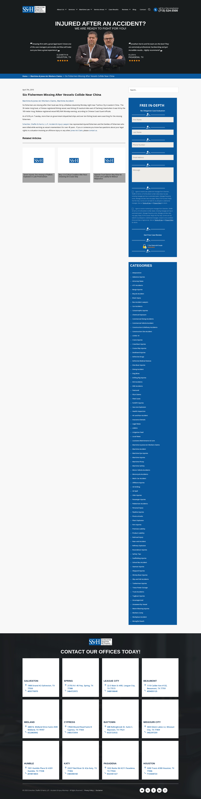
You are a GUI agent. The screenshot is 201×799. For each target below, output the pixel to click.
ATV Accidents (137, 285)
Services (72, 9)
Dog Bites (135, 373)
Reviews (125, 9)
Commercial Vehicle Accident (142, 323)
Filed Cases (136, 399)
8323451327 (112, 774)
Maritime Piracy (138, 462)
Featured (135, 390)
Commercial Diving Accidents (143, 319)
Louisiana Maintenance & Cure (143, 441)
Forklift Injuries (138, 403)
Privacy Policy (157, 203)
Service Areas (99, 9)
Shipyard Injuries (138, 571)
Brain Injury (136, 298)
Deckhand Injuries (138, 352)
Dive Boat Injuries (138, 365)
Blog (134, 9)
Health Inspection (138, 411)
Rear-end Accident (139, 541)
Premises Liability (138, 529)
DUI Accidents (137, 382)
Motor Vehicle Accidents (141, 470)
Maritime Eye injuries (140, 453)
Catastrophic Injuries (140, 310)
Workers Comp (137, 613)
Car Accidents (137, 306)
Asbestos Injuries (138, 277)
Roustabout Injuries (139, 550)
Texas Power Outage (140, 588)
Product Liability (138, 533)
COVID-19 (135, 336)
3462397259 (152, 732)
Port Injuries (136, 525)
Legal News (136, 424)
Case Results (113, 9)
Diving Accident (138, 369)
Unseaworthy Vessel (139, 604)
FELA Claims (136, 394)
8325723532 (112, 732)
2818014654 (32, 774)
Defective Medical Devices (141, 361)
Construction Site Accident (142, 331)
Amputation (136, 273)
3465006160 (72, 774)
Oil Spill (135, 491)
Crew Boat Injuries (139, 344)
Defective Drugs (138, 357)
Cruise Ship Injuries (139, 348)
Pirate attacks (137, 516)
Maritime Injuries (138, 457)
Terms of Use (147, 203)
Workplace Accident (139, 617)
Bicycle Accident (138, 294)
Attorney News (137, 281)
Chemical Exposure (139, 315)
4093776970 (32, 691)
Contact (143, 9)
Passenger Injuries (139, 499)
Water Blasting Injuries (140, 609)
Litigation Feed (137, 432)
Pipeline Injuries (138, 512)
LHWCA (134, 428)
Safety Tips (136, 554)
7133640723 (152, 774)
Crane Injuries (137, 340)
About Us (60, 9)
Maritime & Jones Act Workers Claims (46, 76)
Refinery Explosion (139, 546)
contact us (93, 130)
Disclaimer (99, 790)
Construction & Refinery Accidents (144, 327)
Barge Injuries (137, 290)
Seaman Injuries (138, 567)
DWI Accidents (137, 386)
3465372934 (72, 732)
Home (25, 76)
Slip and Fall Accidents (140, 579)
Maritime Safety (138, 466)
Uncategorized (137, 600)
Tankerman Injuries (139, 583)
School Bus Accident (139, 562)
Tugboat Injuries (138, 596)
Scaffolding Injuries (139, 558)
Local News (136, 436)
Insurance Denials (138, 420)
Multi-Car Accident (139, 478)
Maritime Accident (65, 101)
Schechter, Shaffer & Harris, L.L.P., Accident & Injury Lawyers (46, 124)
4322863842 (32, 732)
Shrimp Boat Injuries (139, 575)
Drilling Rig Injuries (139, 378)
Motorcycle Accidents (140, 474)
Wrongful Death (138, 621)
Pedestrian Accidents (140, 504)
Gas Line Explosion (139, 407)
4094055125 (152, 691)
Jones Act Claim (77, 130)
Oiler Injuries (137, 495)
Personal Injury (137, 508)
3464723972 (72, 691)
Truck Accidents (138, 592)
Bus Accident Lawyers (140, 302)
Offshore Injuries (138, 483)
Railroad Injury (137, 537)
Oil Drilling (136, 487)
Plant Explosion (138, 520)
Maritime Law (84, 9)
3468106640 (112, 691)
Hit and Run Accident (140, 415)
